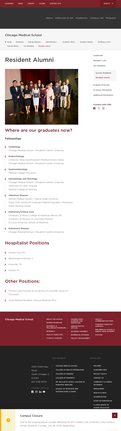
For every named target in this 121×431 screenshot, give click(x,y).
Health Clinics (100, 393)
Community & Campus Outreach (103, 383)
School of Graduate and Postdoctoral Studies (67, 390)
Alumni (42, 3)
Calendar (9, 3)
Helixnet (97, 366)
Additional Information (103, 95)
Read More (68, 425)
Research (111, 18)
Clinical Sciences (54, 338)
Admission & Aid (64, 18)
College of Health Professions (70, 370)
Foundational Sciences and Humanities (77, 321)
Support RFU (55, 3)
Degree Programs (54, 323)
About (49, 18)
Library (31, 3)
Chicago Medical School (67, 366)
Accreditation (100, 397)
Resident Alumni (103, 78)
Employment (99, 389)
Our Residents (99, 66)
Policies (98, 335)
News (20, 3)
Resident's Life (99, 60)
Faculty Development (80, 338)
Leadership (98, 55)
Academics (82, 18)
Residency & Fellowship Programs (56, 327)
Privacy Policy (100, 374)
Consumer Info (100, 370)
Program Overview (101, 85)
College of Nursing (64, 374)
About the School (54, 319)
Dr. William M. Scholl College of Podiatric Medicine (70, 383)
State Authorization (103, 401)
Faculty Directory (54, 335)
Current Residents (103, 73)
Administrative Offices (77, 327)
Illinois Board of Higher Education (101, 406)
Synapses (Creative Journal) (103, 325)
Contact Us (99, 378)
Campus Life (97, 18)
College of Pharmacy (65, 378)
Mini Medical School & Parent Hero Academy (105, 330)
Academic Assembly (79, 331)
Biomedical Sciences (80, 335)
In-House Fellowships (102, 90)
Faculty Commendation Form (104, 320)
